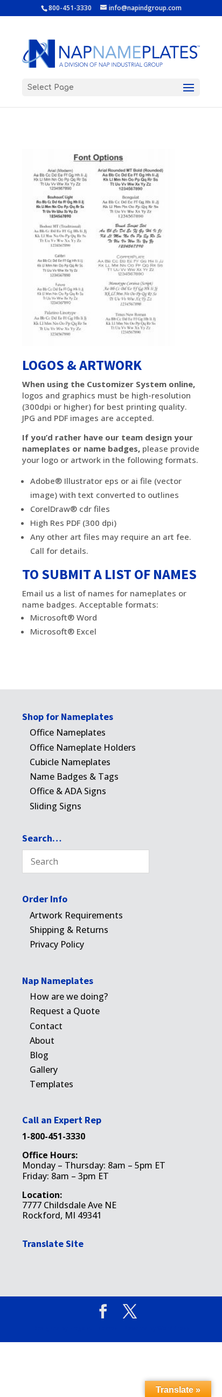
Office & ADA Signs (68, 791)
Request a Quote (65, 1011)
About (42, 1040)
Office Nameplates (68, 732)
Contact (46, 1026)
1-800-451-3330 (53, 1136)
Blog (39, 1055)
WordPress (173, 1328)
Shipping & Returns (69, 930)
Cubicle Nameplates (70, 762)
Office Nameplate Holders (83, 747)
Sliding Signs (55, 806)
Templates (51, 1084)
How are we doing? (69, 996)
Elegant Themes (93, 1328)
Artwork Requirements (76, 915)
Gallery (44, 1069)
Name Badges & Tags (74, 776)
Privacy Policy (57, 944)
